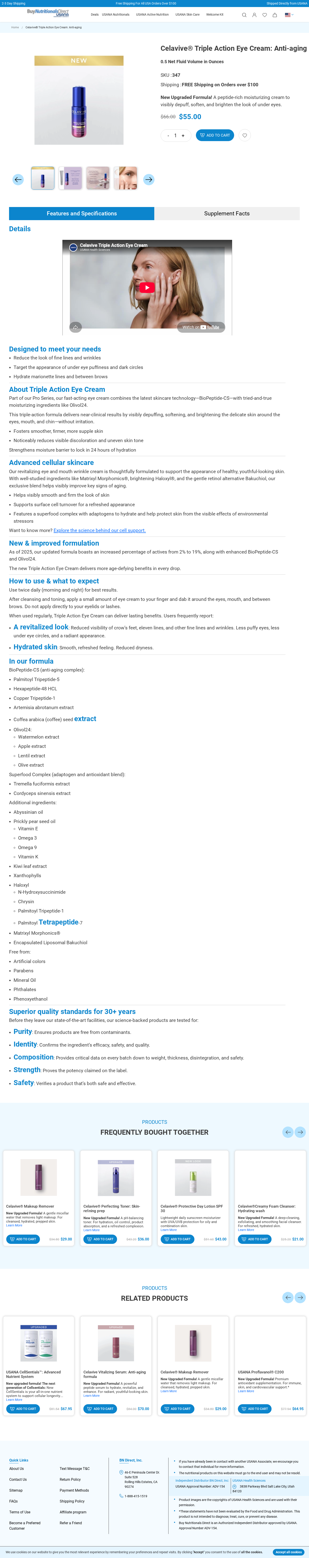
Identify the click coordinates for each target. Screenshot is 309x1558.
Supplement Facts (227, 213)
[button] (290, 14)
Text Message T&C (75, 1468)
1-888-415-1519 (136, 1496)
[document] (155, 1552)
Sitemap (16, 1490)
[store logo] (48, 13)
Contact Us (18, 1479)
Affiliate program (73, 1512)
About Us (16, 1468)
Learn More (14, 1225)
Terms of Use (19, 1512)
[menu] (157, 14)
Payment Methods (74, 1490)
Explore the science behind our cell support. (100, 530)
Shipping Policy (72, 1501)
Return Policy (70, 1479)
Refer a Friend (71, 1523)
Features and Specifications (82, 213)
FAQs (13, 1501)
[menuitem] (95, 14)
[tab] (81, 213)
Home (15, 27)
